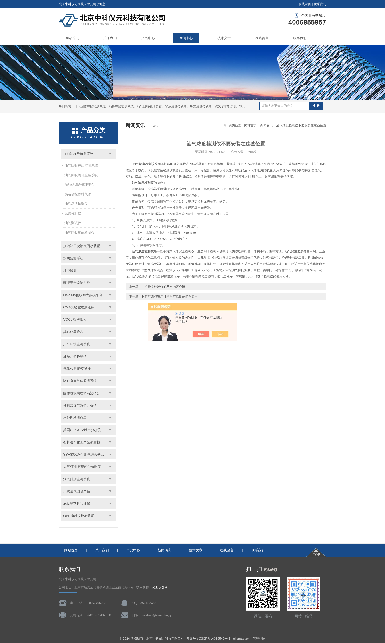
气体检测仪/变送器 (77, 368)
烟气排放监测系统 (76, 479)
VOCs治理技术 (74, 319)
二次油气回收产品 (76, 491)
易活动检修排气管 (77, 194)
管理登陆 (259, 638)
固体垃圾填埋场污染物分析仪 (85, 393)
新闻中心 (186, 38)
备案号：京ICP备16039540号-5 (208, 638)
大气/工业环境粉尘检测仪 (82, 467)
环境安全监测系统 (76, 283)
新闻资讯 (266, 125)
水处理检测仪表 (75, 418)
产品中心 (148, 38)
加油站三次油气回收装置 (81, 246)
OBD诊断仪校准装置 (78, 516)
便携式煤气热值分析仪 (80, 405)
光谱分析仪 (72, 213)
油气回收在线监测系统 (81, 165)
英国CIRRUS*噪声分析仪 (82, 430)
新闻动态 (164, 550)
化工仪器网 (160, 587)
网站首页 (72, 38)
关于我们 (110, 38)
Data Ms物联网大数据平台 (82, 295)
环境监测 (70, 270)
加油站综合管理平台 (79, 184)
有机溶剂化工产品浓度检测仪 (85, 442)
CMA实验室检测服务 (78, 307)
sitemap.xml (241, 638)
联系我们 (320, 4)
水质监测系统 (73, 258)
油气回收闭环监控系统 (81, 175)
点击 (110, 154)
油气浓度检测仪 (144, 164)
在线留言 (305, 4)
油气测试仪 (72, 223)
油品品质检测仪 (76, 204)
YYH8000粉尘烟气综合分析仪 (85, 454)
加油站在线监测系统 (78, 154)
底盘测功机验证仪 (76, 503)
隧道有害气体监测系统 (80, 381)
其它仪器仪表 (73, 332)
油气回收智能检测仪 (79, 232)
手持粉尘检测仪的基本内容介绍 (163, 286)
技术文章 (224, 38)
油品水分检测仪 (75, 356)
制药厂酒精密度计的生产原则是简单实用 (169, 296)
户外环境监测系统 (76, 344)
